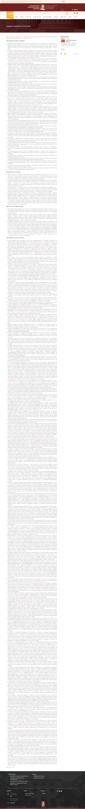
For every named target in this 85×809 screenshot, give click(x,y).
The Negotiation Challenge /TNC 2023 (37, 91)
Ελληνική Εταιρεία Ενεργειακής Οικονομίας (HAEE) (19, 583)
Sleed (34, 636)
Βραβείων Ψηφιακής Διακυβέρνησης (35, 392)
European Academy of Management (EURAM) (22, 166)
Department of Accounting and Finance (19, 781)
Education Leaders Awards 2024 (15, 86)
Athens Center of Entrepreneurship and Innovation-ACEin (34, 162)
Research (56, 17)
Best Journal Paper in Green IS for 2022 (32, 348)
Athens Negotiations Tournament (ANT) (38, 330)
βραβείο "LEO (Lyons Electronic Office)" (22, 380)
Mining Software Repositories (42, 531)
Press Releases (28, 795)
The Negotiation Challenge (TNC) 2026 (41, 247)
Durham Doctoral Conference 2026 (36, 243)
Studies (21, 17)
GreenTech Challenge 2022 (37, 479)
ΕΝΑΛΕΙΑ (26, 725)
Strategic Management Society (39, 116)
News (16, 17)
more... (63, 49)
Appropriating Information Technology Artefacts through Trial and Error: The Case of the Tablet (27, 572)
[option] (69, 44)
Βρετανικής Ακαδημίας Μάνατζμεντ (50, 201)
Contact (76, 17)
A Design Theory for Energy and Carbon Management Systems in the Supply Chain (33, 345)
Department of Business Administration (19, 776)
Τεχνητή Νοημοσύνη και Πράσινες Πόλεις (34, 362)
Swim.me (17, 598)
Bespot (17, 635)
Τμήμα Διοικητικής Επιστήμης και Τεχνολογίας (43, 579)
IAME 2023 (21, 220)
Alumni (69, 17)
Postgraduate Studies (39, 778)
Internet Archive (52, 496)
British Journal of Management (39, 643)
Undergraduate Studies (39, 776)
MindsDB (28, 426)
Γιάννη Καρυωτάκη (40, 260)
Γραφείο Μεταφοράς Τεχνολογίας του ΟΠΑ (32, 409)
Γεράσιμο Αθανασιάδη (32, 260)
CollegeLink (53, 635)
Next (65, 54)
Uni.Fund (22, 637)
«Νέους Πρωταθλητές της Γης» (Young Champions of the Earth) (24, 720)
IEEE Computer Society (52, 553)
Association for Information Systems (49, 538)
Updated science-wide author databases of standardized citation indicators (34, 288)
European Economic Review (51, 96)
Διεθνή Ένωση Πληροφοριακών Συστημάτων (48, 683)
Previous (61, 54)
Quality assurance (47, 17)
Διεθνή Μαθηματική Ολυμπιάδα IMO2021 (48, 595)
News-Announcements (29, 793)
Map (11, 796)
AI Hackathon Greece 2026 (16, 257)
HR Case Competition (33, 746)
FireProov (16, 629)
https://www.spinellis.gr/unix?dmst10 (37, 706)
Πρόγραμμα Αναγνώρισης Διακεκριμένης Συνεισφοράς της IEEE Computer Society (41, 555)
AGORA (30, 240)
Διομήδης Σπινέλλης (19, 555)
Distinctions (63, 17)
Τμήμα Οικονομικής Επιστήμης (31, 580)
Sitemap (43, 793)
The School (28, 17)
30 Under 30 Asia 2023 (25, 450)
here (26, 2)
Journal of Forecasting (51, 106)
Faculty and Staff (37, 17)
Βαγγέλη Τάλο (10, 261)
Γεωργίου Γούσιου (30, 527)
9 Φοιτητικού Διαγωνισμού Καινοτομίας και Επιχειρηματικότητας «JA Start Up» (41, 437)
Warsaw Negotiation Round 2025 (23, 300)
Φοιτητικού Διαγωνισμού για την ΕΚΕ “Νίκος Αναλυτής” (33, 581)
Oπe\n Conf (54, 399)
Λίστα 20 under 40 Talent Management (40, 304)
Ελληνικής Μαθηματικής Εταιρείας (16, 594)
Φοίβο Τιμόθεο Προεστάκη (50, 260)
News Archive (75, 54)
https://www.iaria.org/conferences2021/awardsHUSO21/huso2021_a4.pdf (24, 124)
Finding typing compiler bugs (22, 513)
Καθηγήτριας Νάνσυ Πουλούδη (14, 537)
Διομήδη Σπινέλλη (26, 530)
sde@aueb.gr (12, 802)
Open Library (10, 495)
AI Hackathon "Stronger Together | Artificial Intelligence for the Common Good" (31, 464)
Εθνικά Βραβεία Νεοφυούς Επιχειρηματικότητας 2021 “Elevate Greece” (41, 598)
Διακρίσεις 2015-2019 (10, 767)
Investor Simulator (25, 208)
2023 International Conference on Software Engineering (43, 420)
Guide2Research (29, 758)
